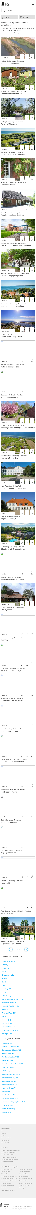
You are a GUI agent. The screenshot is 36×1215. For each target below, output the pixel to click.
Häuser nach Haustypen (9, 1157)
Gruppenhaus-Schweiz (9, 1181)
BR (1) (4, 971)
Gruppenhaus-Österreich (9, 1178)
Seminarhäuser (24, 1185)
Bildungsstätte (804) (8, 1053)
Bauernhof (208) (7, 1043)
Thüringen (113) (7, 1034)
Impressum (5, 1140)
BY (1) (4, 985)
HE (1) (4, 992)
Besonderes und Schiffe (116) (11, 1050)
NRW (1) (5, 1009)
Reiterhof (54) (6, 1091)
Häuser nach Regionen (9, 1152)
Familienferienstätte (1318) (10, 1057)
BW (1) (4, 982)
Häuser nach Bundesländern (11, 1150)
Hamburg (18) (6, 989)
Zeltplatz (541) (6, 1112)
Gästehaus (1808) (8, 1067)
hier (24, 33)
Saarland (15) (6, 1020)
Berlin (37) (5, 968)
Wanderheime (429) (8, 1109)
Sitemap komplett (7, 1161)
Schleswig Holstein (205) (10, 1030)
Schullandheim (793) (8, 1095)
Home (3, 1131)
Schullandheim (24, 1181)
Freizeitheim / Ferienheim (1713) (12, 1064)
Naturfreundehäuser (25, 1178)
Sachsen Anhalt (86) (8, 1027)
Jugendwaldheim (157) (9, 1084)
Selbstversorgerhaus (25, 1183)
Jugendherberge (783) (9, 1081)
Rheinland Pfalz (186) (9, 1013)
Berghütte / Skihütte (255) (10, 1046)
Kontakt (4, 1135)
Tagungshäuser (24, 1188)
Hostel (4, 1188)
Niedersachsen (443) (9, 1002)
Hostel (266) (6, 1071)
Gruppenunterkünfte (8, 1185)
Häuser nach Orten (8, 1154)
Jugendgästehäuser (25, 1169)
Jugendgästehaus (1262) (10, 1077)
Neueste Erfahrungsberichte (10, 1159)
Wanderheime (6, 1174)
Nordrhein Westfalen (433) (10, 1006)
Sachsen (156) (7, 1023)
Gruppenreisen (6, 1183)
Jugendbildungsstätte (8, 1190)
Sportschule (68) (7, 1105)
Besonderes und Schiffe (9, 1176)
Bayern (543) (6, 965)
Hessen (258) (6, 996)
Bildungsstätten (7, 1169)
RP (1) (4, 1016)
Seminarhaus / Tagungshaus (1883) (13, 1102)
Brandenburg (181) (8, 975)
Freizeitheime (6, 1171)
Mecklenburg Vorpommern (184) (12, 999)
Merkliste (4, 1133)
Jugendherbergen (24, 1171)
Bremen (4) (5, 978)
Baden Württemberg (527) (10, 961)
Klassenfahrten (24, 1176)
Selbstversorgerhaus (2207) (11, 1098)
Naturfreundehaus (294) (10, 1088)
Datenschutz (6, 1142)
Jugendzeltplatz (24, 1174)
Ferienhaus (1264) (8, 1060)
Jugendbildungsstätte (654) (11, 1074)
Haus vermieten (7, 1138)
